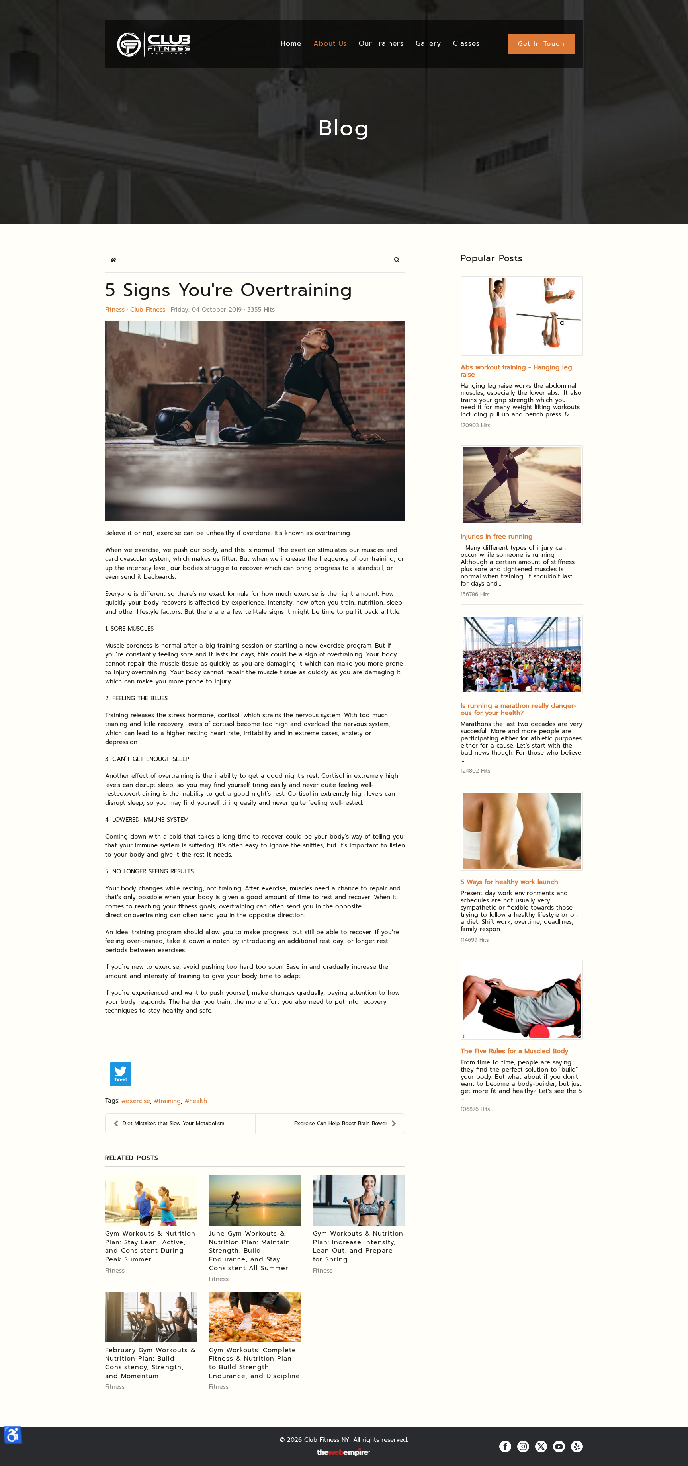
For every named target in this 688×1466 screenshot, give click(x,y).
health (198, 1101)
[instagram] (523, 1446)
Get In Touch (541, 44)
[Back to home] (153, 44)
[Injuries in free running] (522, 485)
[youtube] (559, 1446)
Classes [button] (466, 43)
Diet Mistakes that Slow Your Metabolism (173, 1123)
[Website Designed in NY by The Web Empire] (344, 1452)
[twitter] (541, 1446)
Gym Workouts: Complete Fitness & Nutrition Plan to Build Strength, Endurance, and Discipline (254, 1363)
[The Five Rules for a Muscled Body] (522, 1000)
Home (291, 43)
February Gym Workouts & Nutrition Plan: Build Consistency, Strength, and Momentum (150, 1363)
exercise (138, 1101)
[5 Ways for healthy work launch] (522, 831)
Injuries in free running (497, 536)
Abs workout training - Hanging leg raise (516, 371)
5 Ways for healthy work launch (509, 882)
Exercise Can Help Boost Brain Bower (340, 1123)
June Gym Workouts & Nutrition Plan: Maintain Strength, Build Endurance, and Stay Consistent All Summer (249, 1251)
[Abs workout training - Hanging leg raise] (522, 316)
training (169, 1101)
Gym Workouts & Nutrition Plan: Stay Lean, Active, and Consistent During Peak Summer (150, 1246)
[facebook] (505, 1446)
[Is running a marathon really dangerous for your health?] (522, 654)
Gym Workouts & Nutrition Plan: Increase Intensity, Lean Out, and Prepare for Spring (358, 1246)
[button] (397, 259)
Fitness (115, 309)
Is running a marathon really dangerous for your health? (519, 709)
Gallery (428, 43)
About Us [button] (330, 43)
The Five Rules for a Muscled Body (514, 1051)
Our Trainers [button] (381, 43)
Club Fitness (147, 309)
